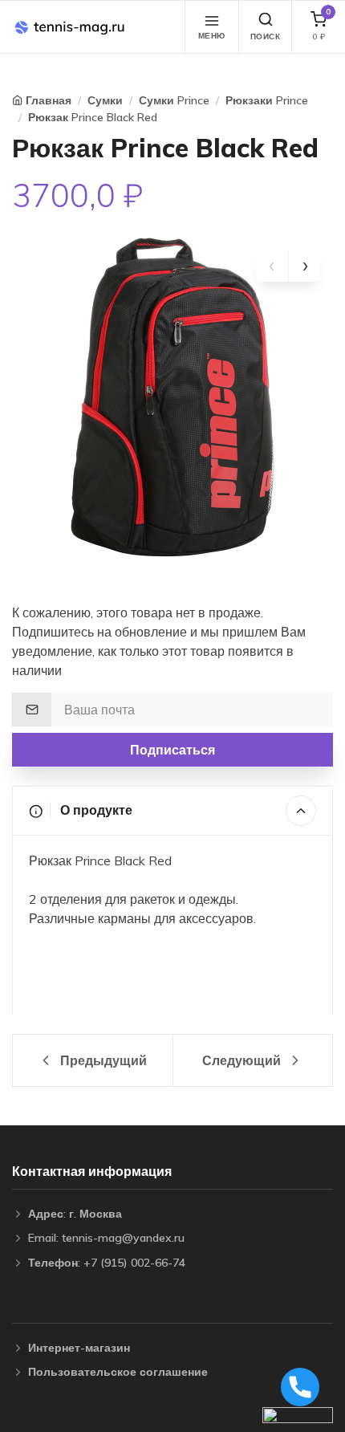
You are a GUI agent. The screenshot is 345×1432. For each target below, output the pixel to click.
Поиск (265, 36)
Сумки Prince (174, 100)
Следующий (243, 1060)
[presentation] (272, 266)
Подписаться (172, 750)
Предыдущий (102, 1060)
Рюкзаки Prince (266, 100)
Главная (48, 100)
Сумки (105, 100)
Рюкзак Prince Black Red (92, 117)
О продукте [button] (94, 810)
